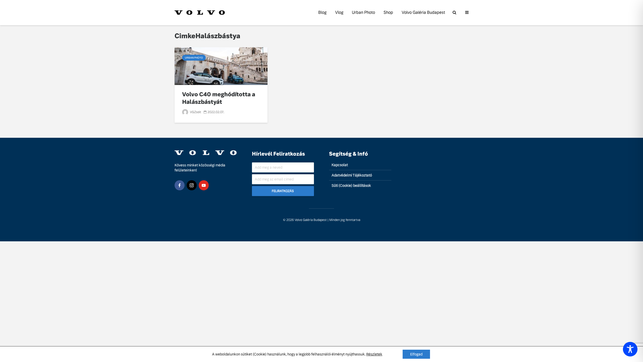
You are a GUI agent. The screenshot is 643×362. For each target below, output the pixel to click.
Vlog (339, 12)
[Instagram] (192, 185)
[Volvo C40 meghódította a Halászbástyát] (221, 65)
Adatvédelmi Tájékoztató (352, 175)
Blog (322, 12)
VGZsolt (195, 112)
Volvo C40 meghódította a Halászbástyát (218, 98)
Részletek (374, 354)
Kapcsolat (340, 165)
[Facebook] (180, 185)
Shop (388, 12)
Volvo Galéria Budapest (423, 12)
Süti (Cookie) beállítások (351, 185)
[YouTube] (204, 185)
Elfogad (416, 354)
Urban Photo (363, 12)
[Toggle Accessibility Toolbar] (630, 349)
